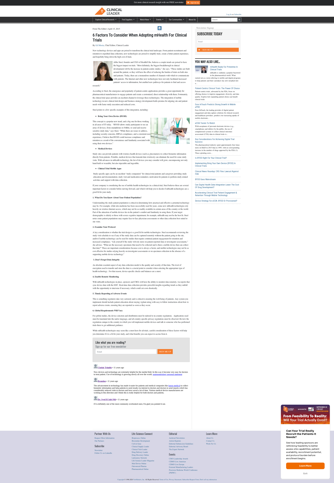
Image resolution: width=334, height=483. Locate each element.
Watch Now (144, 19)
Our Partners (99, 441)
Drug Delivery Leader (140, 452)
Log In (229, 14)
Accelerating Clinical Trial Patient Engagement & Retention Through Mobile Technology (216, 194)
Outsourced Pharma (139, 466)
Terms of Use (163, 479)
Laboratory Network (139, 458)
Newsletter (99, 450)
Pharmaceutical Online (140, 469)
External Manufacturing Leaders (181, 467)
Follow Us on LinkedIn (103, 453)
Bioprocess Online (139, 438)
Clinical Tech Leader (139, 449)
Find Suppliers (127, 19)
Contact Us (210, 441)
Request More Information (104, 438)
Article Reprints (175, 441)
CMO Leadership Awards (178, 458)
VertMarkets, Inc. (139, 479)
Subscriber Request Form (190, 479)
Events (159, 19)
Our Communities (176, 19)
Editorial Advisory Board (178, 446)
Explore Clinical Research (105, 19)
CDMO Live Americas (177, 461)
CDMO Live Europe (176, 464)
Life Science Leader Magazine (143, 460)
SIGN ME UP (165, 351)
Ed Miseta (100, 45)
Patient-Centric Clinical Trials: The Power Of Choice (217, 88)
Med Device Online (139, 463)
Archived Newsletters (177, 438)
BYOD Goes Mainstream (205, 179)
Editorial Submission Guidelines (181, 443)
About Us (192, 19)
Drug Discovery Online (140, 455)
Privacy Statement (175, 479)
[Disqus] (141, 395)
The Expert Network (176, 449)
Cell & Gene (136, 443)
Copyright (120, 479)
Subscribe (237, 14)
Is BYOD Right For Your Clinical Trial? (211, 158)
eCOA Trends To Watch (205, 123)
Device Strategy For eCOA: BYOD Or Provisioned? (216, 200)
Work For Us (211, 443)
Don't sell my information (208, 479)
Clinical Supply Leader (140, 446)
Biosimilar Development (141, 441)
